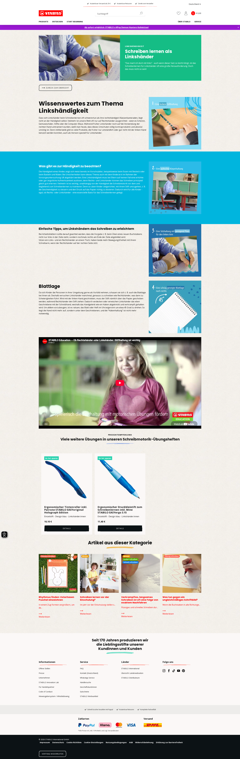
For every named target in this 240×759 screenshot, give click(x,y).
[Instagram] (163, 670)
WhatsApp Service (87, 678)
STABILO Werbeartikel (89, 696)
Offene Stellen (44, 668)
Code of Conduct (45, 691)
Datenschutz (58, 742)
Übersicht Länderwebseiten (132, 673)
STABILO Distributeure (130, 678)
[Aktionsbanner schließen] (238, 27)
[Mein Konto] (186, 13)
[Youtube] (178, 670)
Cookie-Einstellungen (93, 742)
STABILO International (130, 668)
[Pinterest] (183, 670)
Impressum (45, 742)
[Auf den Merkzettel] (89, 457)
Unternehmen (44, 678)
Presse (41, 673)
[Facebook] (168, 670)
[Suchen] (142, 13)
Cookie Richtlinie (74, 742)
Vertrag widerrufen (52, 754)
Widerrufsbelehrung (144, 742)
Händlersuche (85, 682)
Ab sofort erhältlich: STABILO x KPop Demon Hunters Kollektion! (116, 27)
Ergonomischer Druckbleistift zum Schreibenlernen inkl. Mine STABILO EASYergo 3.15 (120, 510)
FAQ (82, 668)
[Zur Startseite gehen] (51, 13)
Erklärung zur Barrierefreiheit (169, 742)
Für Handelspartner (46, 687)
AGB (131, 742)
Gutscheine (84, 691)
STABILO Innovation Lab (49, 682)
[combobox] (120, 14)
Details (67, 528)
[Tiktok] (173, 670)
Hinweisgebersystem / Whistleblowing (54, 696)
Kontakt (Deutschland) (89, 673)
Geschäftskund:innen (88, 687)
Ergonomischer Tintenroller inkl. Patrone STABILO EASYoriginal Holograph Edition (65, 510)
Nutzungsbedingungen (116, 742)
